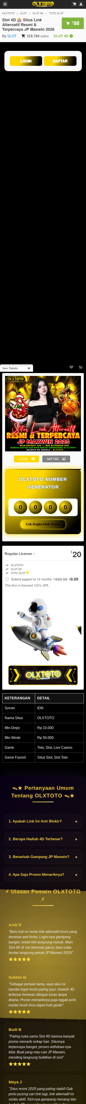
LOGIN (25, 61)
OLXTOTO (8, 13)
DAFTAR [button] (53, 459)
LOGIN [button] (23, 459)
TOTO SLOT (56, 13)
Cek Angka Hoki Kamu (43, 524)
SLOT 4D (37, 13)
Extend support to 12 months (44, 579)
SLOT (23, 13)
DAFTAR (60, 61)
